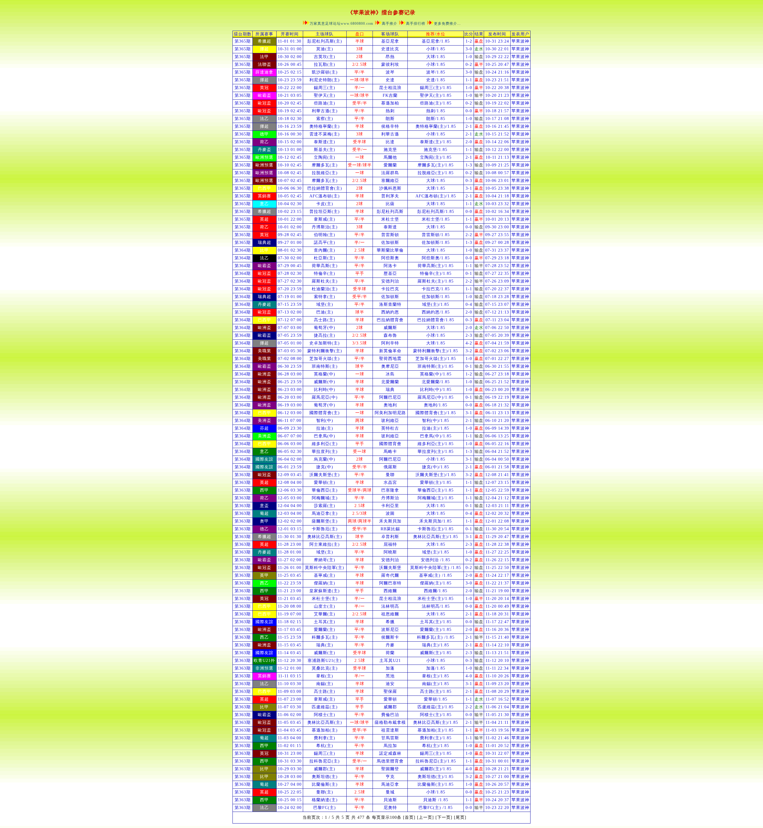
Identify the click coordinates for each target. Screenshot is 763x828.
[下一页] (443, 817)
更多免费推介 (445, 23)
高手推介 (389, 23)
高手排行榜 (415, 23)
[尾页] (460, 817)
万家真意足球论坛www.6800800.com (342, 23)
